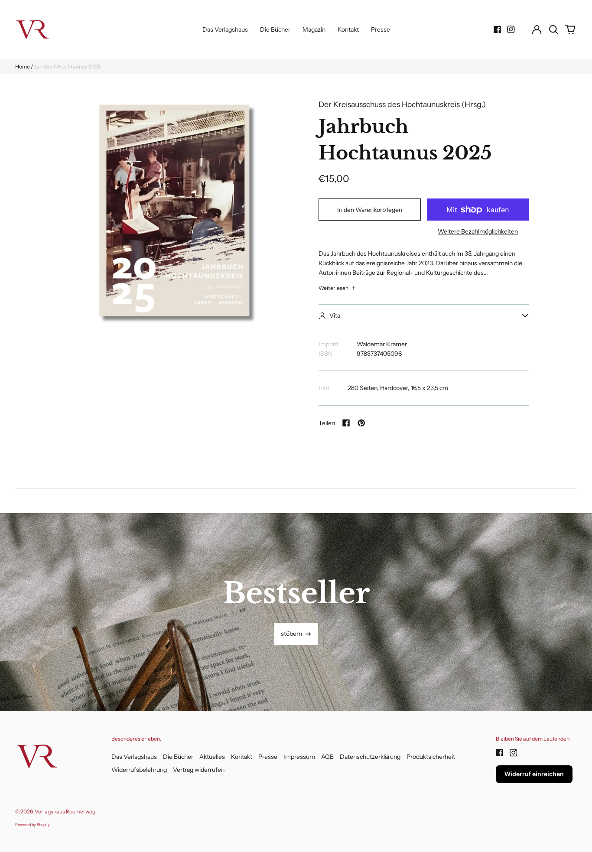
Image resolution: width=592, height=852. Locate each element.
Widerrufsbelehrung (139, 770)
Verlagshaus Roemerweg (65, 811)
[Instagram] (511, 29)
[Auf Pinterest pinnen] (361, 423)
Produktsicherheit (431, 757)
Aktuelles (212, 757)
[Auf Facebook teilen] (346, 423)
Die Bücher (275, 29)
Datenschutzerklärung (370, 757)
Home (22, 66)
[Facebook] (497, 29)
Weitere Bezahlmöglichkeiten (478, 231)
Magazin (314, 29)
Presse (380, 29)
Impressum (299, 757)
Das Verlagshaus (225, 29)
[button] (553, 29)
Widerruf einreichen (534, 773)
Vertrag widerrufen (198, 770)
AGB (327, 757)
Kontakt (348, 29)
